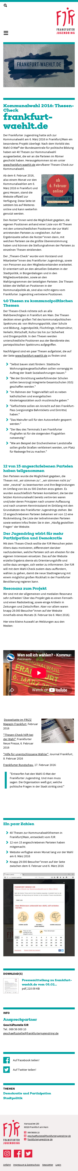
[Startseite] (66, 21)
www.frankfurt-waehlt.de (19, 165)
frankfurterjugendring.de (40, 1139)
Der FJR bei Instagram (7, 1153)
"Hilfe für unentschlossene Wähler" (25, 754)
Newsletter (47, 1164)
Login (58, 1164)
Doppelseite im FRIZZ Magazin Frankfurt (17, 722)
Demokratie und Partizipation (27, 1093)
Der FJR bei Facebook (18, 1153)
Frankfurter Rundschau (18, 765)
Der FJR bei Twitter (28, 1153)
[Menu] (7, 31)
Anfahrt (7, 1164)
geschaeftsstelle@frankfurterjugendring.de (30, 1033)
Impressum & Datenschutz (26, 1164)
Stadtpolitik (13, 1098)
